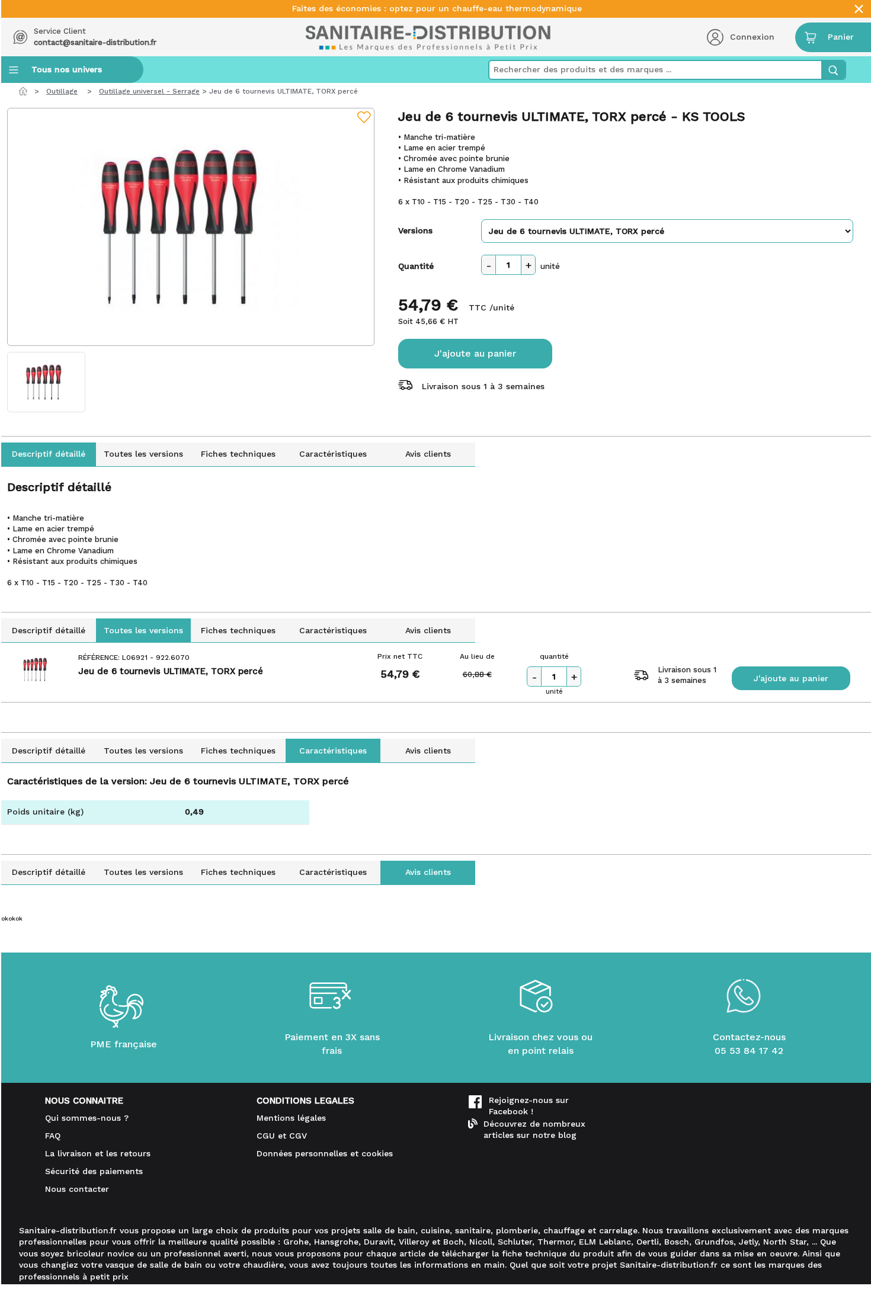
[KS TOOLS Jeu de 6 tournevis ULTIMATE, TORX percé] (190, 226)
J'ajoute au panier (475, 353)
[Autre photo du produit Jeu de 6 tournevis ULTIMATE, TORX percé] (46, 382)
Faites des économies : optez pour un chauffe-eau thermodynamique (437, 8)
